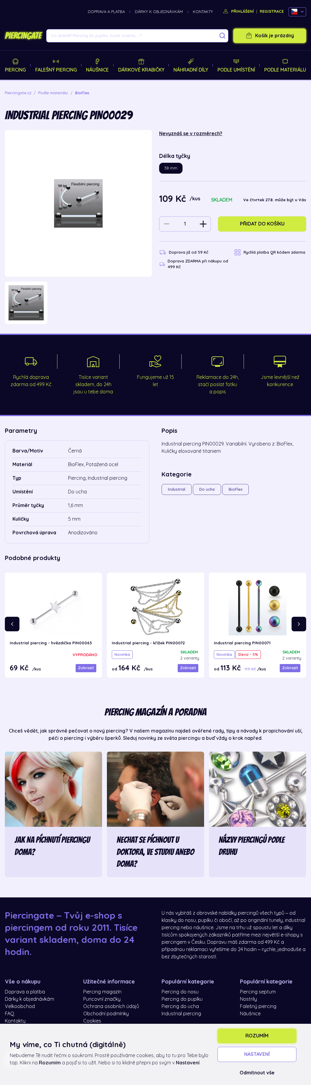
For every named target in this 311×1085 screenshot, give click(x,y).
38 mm (170, 168)
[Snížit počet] (166, 224)
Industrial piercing (181, 1014)
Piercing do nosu (180, 992)
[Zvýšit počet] (203, 224)
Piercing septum (258, 992)
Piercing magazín (102, 992)
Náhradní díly (190, 69)
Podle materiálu (285, 69)
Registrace (272, 11)
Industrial (176, 489)
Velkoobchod (20, 1006)
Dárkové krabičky (141, 69)
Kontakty (203, 11)
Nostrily (248, 999)
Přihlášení (242, 11)
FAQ (9, 1014)
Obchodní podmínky (106, 1014)
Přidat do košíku (262, 224)
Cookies (92, 1021)
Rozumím (256, 1036)
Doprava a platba (106, 11)
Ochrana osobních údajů (111, 1006)
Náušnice (97, 69)
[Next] (299, 624)
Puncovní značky (102, 999)
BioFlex (235, 489)
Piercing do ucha (180, 1006)
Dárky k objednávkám (159, 11)
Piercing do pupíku (182, 999)
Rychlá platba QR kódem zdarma (274, 252)
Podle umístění (236, 69)
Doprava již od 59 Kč (188, 252)
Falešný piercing (56, 69)
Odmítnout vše (257, 1073)
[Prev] (12, 624)
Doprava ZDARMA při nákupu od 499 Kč (198, 264)
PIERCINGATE (23, 36)
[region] (78, 303)
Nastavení (257, 1054)
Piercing (15, 69)
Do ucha (207, 489)
